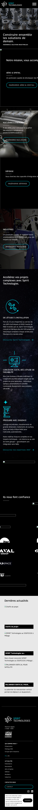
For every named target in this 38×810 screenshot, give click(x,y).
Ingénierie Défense (17, 184)
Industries (8, 777)
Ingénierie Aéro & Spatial (21, 85)
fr (5, 756)
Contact (10, 787)
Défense (7, 771)
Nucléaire (7, 774)
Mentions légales (10, 727)
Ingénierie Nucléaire (16, 140)
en (8, 756)
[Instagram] (28, 791)
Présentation (9, 746)
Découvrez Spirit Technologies (16, 340)
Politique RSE (9, 749)
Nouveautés (8, 766)
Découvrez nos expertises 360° (17, 450)
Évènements (8, 764)
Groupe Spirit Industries (12, 751)
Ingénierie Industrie (16, 247)
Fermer (28, 800)
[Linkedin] (32, 791)
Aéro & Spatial (9, 769)
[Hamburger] (34, 4)
